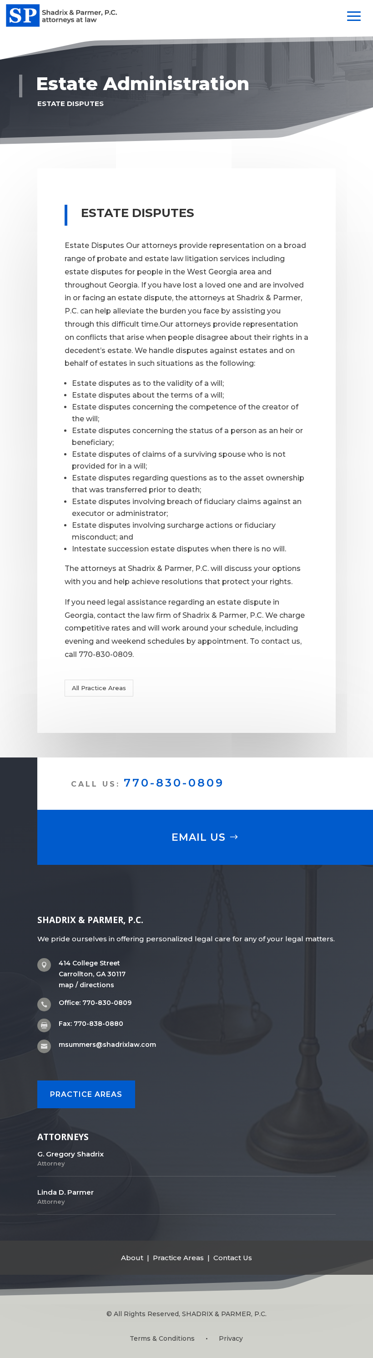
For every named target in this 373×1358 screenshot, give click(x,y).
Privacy (231, 1338)
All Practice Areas (99, 688)
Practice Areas (178, 1257)
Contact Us (232, 1257)
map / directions (86, 985)
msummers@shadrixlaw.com (107, 1044)
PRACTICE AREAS (86, 1094)
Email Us (198, 837)
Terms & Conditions (162, 1338)
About (132, 1257)
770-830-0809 (174, 782)
